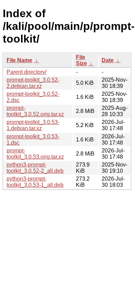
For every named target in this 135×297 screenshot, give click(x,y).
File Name (19, 60)
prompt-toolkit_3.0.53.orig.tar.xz (35, 154)
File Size (81, 60)
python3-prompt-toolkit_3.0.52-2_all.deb (35, 168)
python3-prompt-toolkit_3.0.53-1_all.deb (35, 182)
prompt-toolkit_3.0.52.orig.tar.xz (35, 111)
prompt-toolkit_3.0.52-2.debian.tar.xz (33, 83)
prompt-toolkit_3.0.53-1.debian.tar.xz (33, 125)
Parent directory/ (26, 72)
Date (108, 60)
